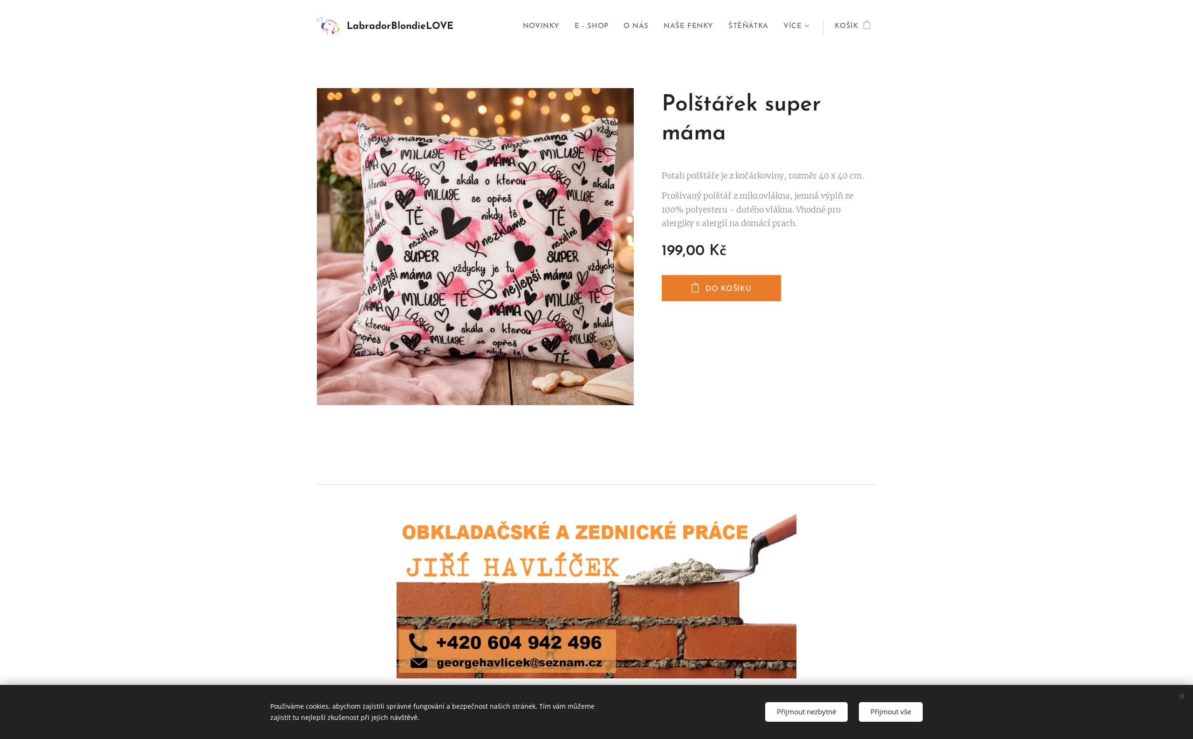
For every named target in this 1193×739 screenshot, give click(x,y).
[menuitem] (544, 26)
